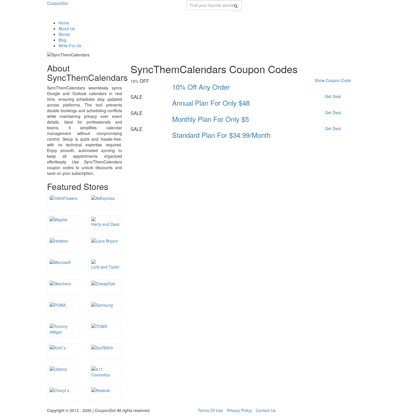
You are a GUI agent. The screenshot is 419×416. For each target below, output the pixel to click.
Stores (64, 34)
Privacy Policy (239, 410)
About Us (66, 28)
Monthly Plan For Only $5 (210, 119)
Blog (62, 40)
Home (63, 23)
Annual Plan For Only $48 (211, 103)
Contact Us (266, 410)
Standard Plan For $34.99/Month (221, 135)
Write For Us (69, 45)
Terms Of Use (210, 410)
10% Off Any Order (201, 87)
